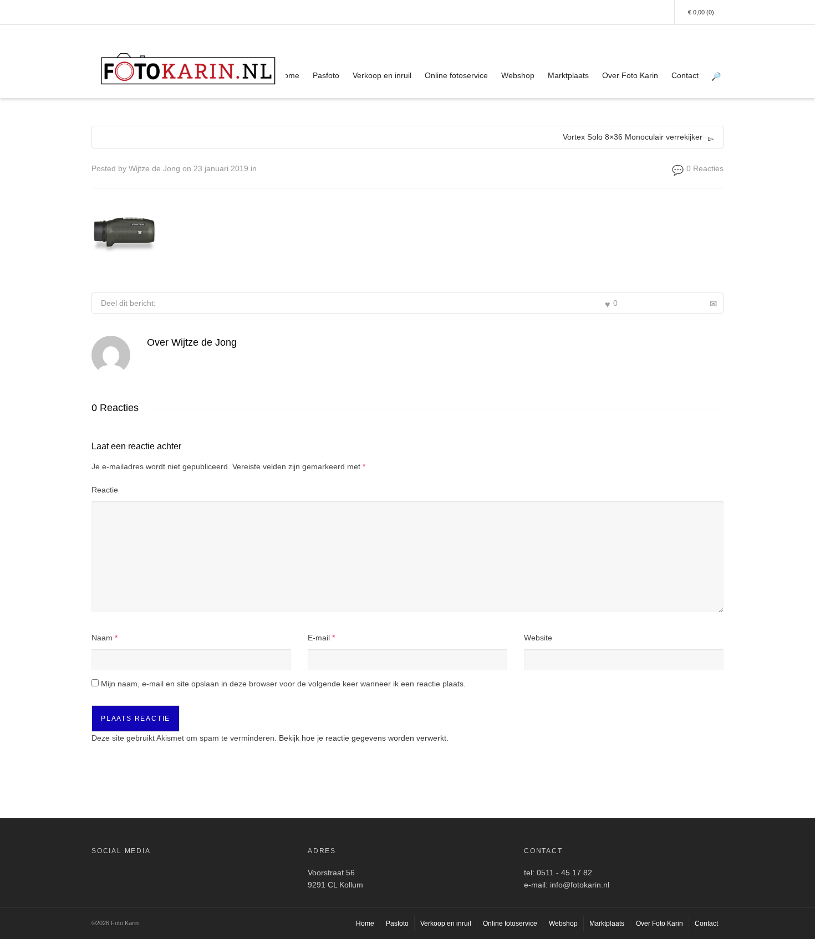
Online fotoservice (456, 75)
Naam (102, 637)
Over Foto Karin (630, 75)
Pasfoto (326, 75)
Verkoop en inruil (382, 75)
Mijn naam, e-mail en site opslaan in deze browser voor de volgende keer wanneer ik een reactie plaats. (283, 683)
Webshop (517, 75)
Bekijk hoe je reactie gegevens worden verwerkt (362, 737)
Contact (685, 75)
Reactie (104, 489)
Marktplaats (568, 75)
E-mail (319, 637)
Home (288, 75)
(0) (701, 12)
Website (538, 637)
